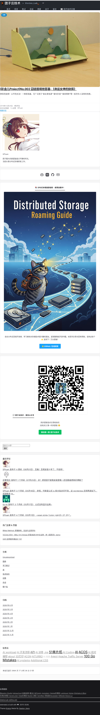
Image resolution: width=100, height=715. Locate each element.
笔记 (24, 9)
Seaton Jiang (24, 708)
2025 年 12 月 (8, 631)
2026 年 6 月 (8, 605)
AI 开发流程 (23, 652)
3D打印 (19, 656)
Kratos (8, 708)
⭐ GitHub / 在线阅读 (50, 346)
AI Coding (68, 652)
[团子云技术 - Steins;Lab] (20, 3)
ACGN (27, 656)
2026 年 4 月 (8, 614)
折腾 (4, 15)
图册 (39, 9)
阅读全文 (3, 110)
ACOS (83, 652)
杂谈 (32, 9)
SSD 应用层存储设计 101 (12, 539)
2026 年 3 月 (8, 618)
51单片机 (55, 652)
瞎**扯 (5, 587)
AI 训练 (39, 652)
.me (46, 652)
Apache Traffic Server (70, 656)
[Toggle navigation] (43, 3)
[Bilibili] (42, 174)
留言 (55, 9)
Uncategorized (9, 557)
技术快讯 (6, 574)
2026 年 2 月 (8, 622)
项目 (16, 9)
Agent (54, 656)
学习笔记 (6, 565)
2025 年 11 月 (8, 635)
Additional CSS (39, 660)
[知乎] (47, 174)
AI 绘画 (46, 656)
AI (76, 652)
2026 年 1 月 (8, 626)
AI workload (9, 652)
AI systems (23, 660)
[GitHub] (52, 174)
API (32, 652)
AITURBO (37, 656)
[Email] (58, 174)
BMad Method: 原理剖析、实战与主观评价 (19, 530)
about (11, 656)
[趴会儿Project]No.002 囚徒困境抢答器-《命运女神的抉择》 (38, 89)
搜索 (5, 448)
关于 (47, 9)
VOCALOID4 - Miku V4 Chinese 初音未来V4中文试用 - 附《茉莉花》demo (31, 535)
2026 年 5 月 (8, 609)
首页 (8, 9)
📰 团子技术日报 (67, 9)
